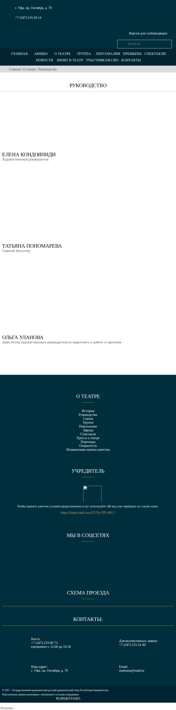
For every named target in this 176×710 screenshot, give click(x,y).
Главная (19, 54)
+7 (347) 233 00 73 (44, 643)
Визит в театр (70, 60)
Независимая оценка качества (88, 449)
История (88, 411)
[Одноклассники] (88, 553)
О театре (62, 54)
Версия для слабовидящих (148, 33)
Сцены (88, 418)
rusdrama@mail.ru (131, 670)
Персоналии (108, 54)
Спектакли (155, 54)
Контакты (131, 60)
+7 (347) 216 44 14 (28, 17)
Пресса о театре (88, 438)
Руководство (88, 415)
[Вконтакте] (72, 553)
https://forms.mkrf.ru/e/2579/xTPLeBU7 (88, 512)
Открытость (88, 446)
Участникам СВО (102, 60)
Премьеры (132, 54)
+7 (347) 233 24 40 (132, 645)
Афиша (41, 54)
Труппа (84, 54)
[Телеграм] (104, 553)
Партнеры (88, 442)
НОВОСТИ (44, 60)
